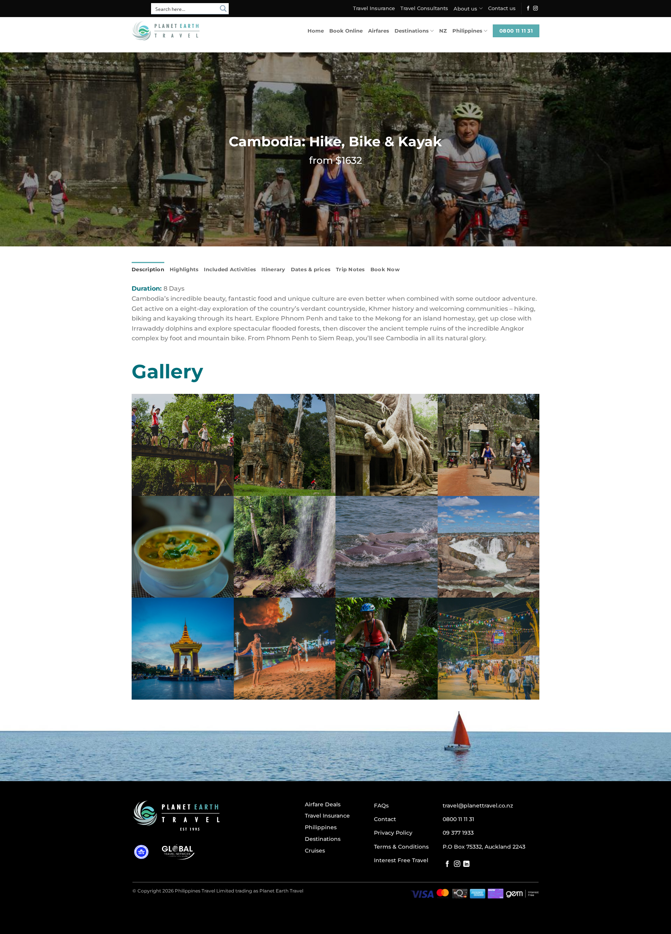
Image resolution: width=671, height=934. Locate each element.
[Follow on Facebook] (528, 8)
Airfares (378, 31)
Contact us (502, 8)
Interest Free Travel (401, 860)
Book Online (346, 31)
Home (316, 31)
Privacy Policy (393, 833)
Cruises (315, 850)
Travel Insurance (374, 8)
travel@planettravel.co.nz (478, 805)
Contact (385, 819)
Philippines (467, 31)
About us (465, 9)
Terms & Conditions (401, 847)
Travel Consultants (424, 8)
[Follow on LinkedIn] (466, 864)
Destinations (412, 31)
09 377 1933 (458, 833)
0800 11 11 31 (458, 819)
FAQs (381, 805)
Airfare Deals (323, 804)
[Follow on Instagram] (535, 8)
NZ (443, 31)
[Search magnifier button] (223, 8)
